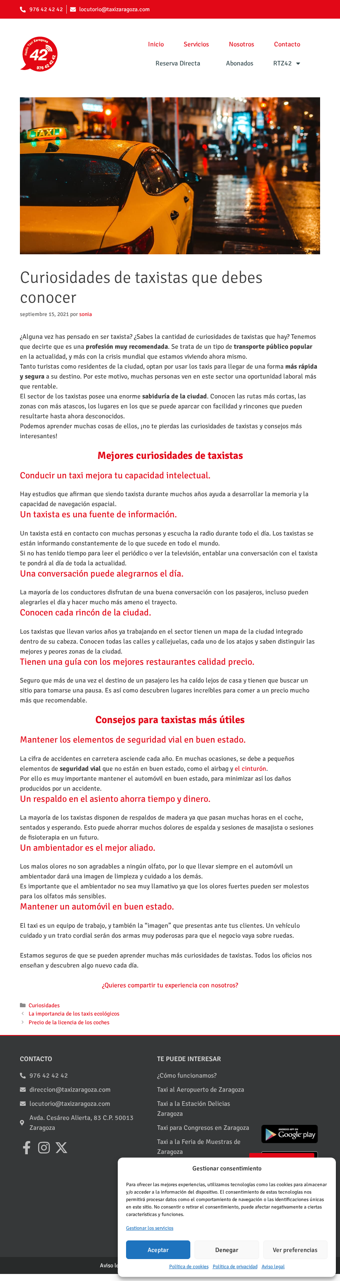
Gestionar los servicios (149, 1228)
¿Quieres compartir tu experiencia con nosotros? (170, 985)
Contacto (287, 44)
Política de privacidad (235, 1267)
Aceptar (158, 1250)
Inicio (156, 44)
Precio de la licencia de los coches (69, 1022)
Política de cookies (189, 1267)
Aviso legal (273, 1267)
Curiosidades (44, 1005)
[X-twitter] (61, 1147)
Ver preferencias (295, 1250)
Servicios (196, 44)
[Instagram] (44, 1147)
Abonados (239, 63)
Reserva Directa (177, 63)
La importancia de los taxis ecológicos (74, 1013)
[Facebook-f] (26, 1147)
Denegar (226, 1250)
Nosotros (241, 44)
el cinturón (250, 769)
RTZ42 (282, 63)
